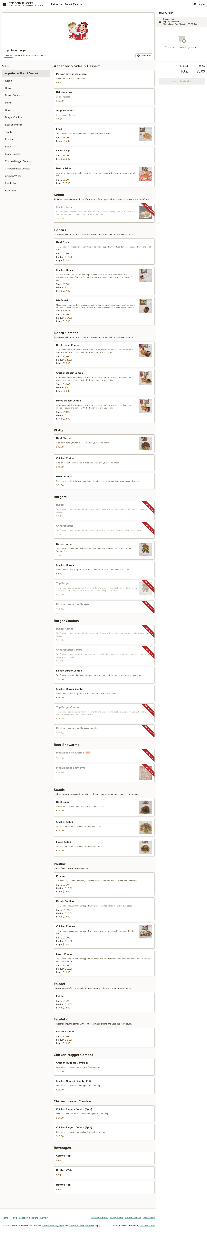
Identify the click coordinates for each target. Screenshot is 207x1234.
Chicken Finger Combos (18, 168)
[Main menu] (4, 4)
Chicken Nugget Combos (18, 161)
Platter (8, 102)
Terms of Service (133, 1217)
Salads (8, 132)
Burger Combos (13, 117)
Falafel (8, 146)
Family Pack (11, 183)
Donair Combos (13, 95)
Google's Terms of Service (81, 1225)
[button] (104, 78)
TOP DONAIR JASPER (21, 3)
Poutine (9, 139)
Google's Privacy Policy (53, 1225)
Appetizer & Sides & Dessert (21, 73)
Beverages (10, 190)
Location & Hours (28, 1217)
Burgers (9, 110)
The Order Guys (147, 1225)
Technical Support (99, 1217)
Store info (145, 55)
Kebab (8, 80)
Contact (44, 1217)
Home (5, 1217)
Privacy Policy (116, 1217)
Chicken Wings (13, 176)
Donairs (9, 88)
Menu (14, 1217)
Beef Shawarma (13, 124)
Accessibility (149, 1217)
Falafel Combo (12, 154)
